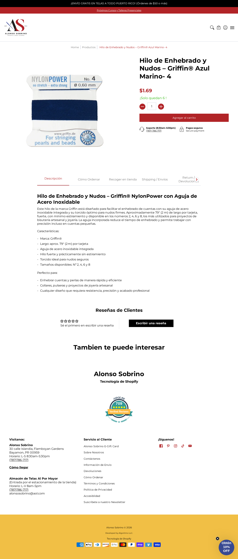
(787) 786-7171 (153, 130)
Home (75, 47)
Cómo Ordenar (93, 477)
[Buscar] (212, 27)
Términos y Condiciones (99, 483)
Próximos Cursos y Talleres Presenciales (119, 10)
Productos (89, 47)
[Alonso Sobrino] (16, 27)
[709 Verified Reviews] (119, 424)
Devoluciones (92, 471)
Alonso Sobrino (114, 527)
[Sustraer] (142, 107)
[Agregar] (161, 107)
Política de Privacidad (98, 489)
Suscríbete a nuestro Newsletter (104, 502)
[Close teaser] (217, 538)
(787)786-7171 (18, 460)
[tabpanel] (119, 241)
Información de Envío (98, 465)
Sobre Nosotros (94, 452)
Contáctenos (92, 458)
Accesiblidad (92, 496)
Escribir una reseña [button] (151, 323)
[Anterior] (41, 179)
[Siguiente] (196, 179)
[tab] (53, 179)
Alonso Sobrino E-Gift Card (101, 446)
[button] (219, 27)
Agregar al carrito (184, 117)
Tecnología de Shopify (119, 381)
